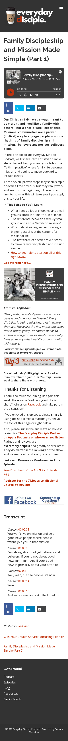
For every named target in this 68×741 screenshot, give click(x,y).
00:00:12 (23, 571)
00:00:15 (23, 591)
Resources (11, 694)
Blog (7, 688)
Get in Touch (12, 699)
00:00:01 (23, 529)
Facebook (34, 404)
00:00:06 (23, 548)
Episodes (10, 682)
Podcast (22, 626)
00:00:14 (23, 581)
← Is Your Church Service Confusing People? (34, 637)
